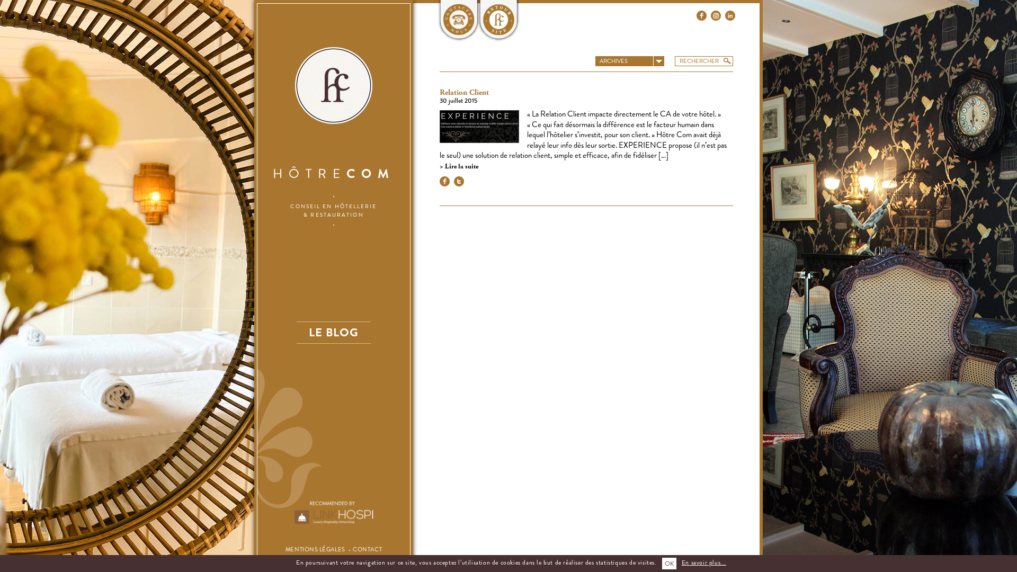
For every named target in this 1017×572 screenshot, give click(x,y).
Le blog (334, 332)
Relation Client (464, 92)
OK (669, 563)
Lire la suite (460, 166)
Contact (367, 549)
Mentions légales (315, 549)
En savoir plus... (704, 562)
